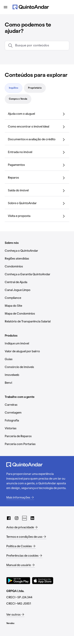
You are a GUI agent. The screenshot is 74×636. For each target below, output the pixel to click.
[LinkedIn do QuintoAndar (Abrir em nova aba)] (32, 518)
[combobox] (40, 45)
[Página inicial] (31, 7)
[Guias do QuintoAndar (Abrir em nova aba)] (24, 518)
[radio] (13, 88)
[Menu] (5, 7)
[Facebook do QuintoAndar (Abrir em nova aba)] (8, 518)
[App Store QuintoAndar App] (42, 580)
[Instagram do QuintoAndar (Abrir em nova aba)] (16, 518)
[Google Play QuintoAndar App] (18, 580)
